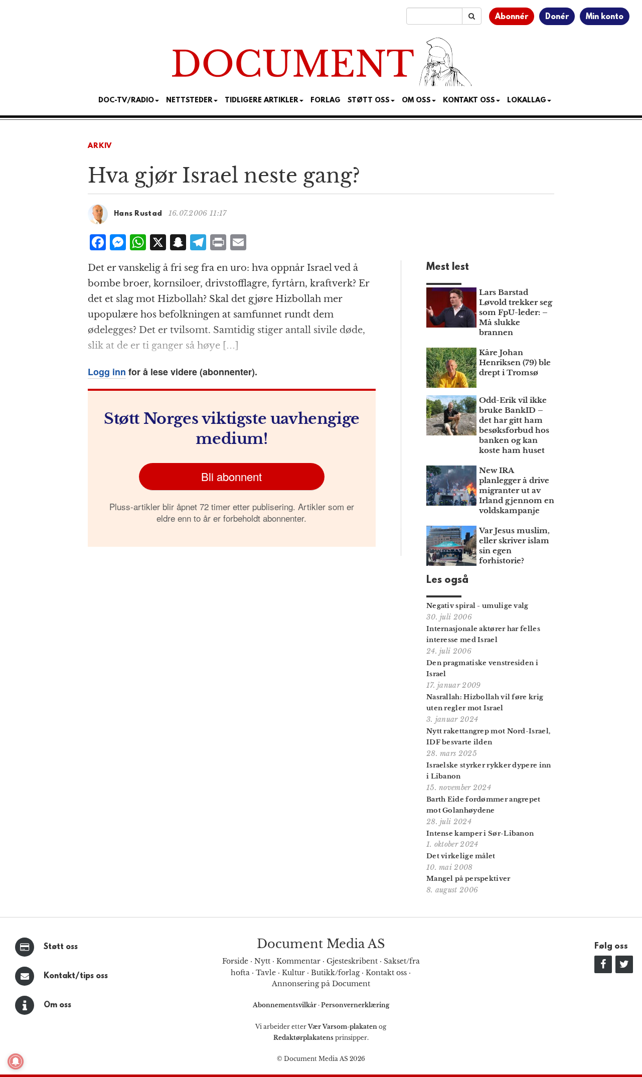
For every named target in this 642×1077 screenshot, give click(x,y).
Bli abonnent (231, 476)
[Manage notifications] (16, 1061)
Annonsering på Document (321, 983)
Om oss (57, 1005)
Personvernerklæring (355, 1005)
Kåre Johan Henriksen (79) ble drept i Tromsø (515, 362)
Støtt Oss (369, 100)
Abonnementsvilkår (285, 1005)
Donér (557, 17)
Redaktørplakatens (303, 1037)
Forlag (325, 100)
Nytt (262, 961)
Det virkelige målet (461, 856)
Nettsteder (189, 100)
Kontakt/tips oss (76, 976)
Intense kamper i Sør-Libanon (480, 833)
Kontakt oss (469, 100)
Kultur (293, 972)
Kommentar (298, 961)
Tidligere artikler (261, 100)
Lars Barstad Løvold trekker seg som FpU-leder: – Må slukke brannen (515, 312)
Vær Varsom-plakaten (342, 1026)
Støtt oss (61, 947)
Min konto (604, 17)
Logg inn (107, 371)
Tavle (266, 972)
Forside (235, 961)
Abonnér (511, 17)
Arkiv (100, 146)
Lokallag (526, 100)
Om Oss (416, 100)
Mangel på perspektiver (468, 878)
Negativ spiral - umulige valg (477, 605)
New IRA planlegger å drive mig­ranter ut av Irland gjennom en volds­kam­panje (516, 490)
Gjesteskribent (352, 961)
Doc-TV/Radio (126, 100)
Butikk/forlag (335, 972)
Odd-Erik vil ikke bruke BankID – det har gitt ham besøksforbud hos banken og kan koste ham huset (514, 425)
